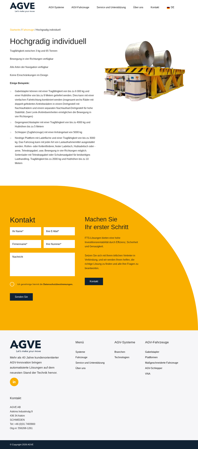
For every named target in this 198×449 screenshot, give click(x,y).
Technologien (121, 357)
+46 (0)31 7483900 (24, 424)
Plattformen (151, 357)
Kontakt (155, 7)
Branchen (119, 352)
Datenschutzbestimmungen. (58, 284)
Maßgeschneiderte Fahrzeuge (161, 362)
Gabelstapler (152, 352)
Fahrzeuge (28, 29)
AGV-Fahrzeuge (80, 7)
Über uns (138, 7)
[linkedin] (14, 382)
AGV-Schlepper (153, 368)
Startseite (15, 29)
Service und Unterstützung (111, 7)
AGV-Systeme (56, 7)
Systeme (80, 352)
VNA (147, 373)
